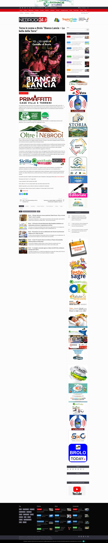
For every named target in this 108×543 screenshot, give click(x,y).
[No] (106, 541)
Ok (83, 541)
